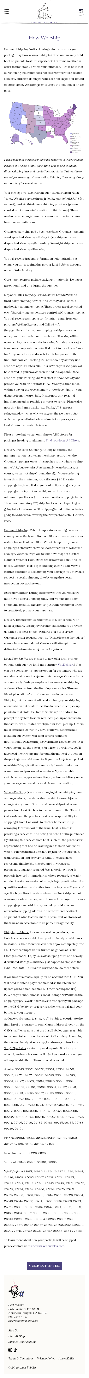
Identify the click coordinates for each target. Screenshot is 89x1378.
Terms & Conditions (20, 1358)
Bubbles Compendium (22, 1342)
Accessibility (67, 1358)
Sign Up (13, 1330)
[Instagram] (10, 1350)
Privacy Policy (46, 1358)
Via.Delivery (66, 664)
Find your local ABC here (62, 440)
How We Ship (16, 1336)
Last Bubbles (28, 1367)
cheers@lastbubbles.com (47, 1246)
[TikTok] (15, 1350)
